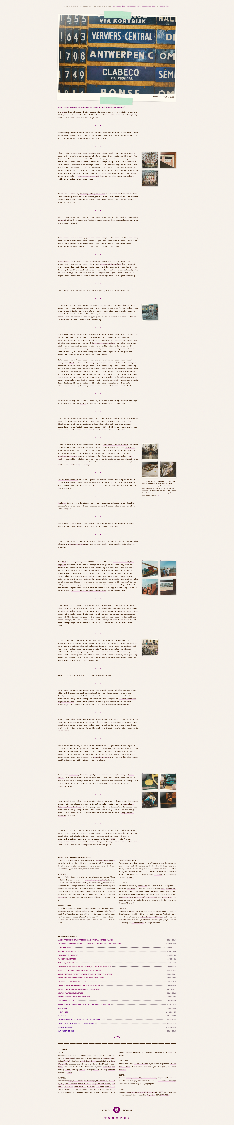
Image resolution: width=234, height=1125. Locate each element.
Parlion (62, 503)
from (163, 889)
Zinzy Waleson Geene (101, 1084)
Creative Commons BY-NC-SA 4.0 (142, 1092)
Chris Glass (68, 1087)
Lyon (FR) (131, 889)
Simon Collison (84, 1084)
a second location (110, 264)
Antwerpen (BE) (119, 6)
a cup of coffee (138, 923)
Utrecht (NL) (163, 6)
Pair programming (66, 1031)
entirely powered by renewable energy (141, 1078)
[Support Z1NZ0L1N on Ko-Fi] (113, 1118)
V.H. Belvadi (78, 1081)
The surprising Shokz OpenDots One (74, 997)
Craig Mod (104, 1089)
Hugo (69, 1073)
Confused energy (65, 948)
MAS (64, 562)
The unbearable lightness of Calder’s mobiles (79, 985)
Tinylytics (151, 1095)
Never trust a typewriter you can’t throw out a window (84, 1004)
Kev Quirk (106, 1092)
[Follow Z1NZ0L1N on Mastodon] (121, 1118)
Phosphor (122, 1070)
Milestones (63, 1012)
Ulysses (82, 1070)
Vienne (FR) (167, 897)
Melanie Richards (133, 1052)
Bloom (60, 1067)
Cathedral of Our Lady (115, 445)
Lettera (68, 1070)
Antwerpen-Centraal (88, 176)
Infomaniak (142, 886)
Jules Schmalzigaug (118, 337)
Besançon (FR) (142, 891)
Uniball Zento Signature (89, 1061)
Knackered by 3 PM (66, 1001)
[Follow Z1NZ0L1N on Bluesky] (105, 1118)
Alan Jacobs (110, 1087)
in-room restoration (103, 343)
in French (158, 875)
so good (62, 220)
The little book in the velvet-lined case (76, 1023)
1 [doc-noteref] (68, 461)
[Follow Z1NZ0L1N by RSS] (125, 1118)
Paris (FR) (172, 894)
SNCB (93, 830)
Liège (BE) (171, 891)
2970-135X (164, 1095)
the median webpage (167, 1081)
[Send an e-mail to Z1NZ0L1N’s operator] (117, 1118)
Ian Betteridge (89, 1081)
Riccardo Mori (70, 1092)
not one (73, 775)
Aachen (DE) (171, 889)
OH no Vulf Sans (141, 1064)
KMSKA (65, 334)
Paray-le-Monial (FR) (158, 894)
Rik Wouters (95, 337)
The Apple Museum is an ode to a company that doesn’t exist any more (89, 944)
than (109, 1067)
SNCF (64, 112)
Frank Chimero (71, 1084)
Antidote (111, 1070)
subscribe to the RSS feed (151, 917)
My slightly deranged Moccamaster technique (79, 989)
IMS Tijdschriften (68, 480)
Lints (83, 404)
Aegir (70, 1081)
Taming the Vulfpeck (67, 959)
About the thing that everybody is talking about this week (85, 974)
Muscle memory (65, 1027)
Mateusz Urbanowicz (155, 1052)
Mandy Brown (101, 1081)
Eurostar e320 (65, 786)
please (121, 1055)
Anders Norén (82, 1092)
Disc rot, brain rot (66, 963)
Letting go (62, 1016)
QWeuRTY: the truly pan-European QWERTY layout (80, 970)
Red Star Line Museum (99, 605)
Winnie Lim (69, 1089)
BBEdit (96, 1070)
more (105, 1067)
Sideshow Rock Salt (161, 1066)
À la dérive (62, 1008)
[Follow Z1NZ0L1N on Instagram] (109, 1118)
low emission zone (115, 418)
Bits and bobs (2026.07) (68, 951)
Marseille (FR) (124, 894)
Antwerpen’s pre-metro (92, 194)
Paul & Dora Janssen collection (88, 591)
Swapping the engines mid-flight (72, 982)
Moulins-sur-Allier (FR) (140, 894)
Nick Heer (91, 1087)
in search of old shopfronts (96, 880)
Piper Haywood (80, 1087)
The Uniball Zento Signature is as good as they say (81, 978)
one (113, 1067)
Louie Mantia (94, 1089)
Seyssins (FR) (139, 897)
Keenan (60, 1089)
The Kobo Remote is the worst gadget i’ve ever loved (82, 1020)
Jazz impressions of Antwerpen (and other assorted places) (85, 940)
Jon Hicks (100, 1087)
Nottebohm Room (101, 757)
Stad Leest (63, 261)
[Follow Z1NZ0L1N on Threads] (128, 1118)
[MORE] (117, 1037)
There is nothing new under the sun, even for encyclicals (84, 967)
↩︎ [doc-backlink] (158, 495)
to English (130, 877)
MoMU (71, 363)
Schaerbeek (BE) (149, 6)
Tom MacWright (81, 1089)
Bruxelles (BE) (133, 6)
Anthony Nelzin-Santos (105, 860)
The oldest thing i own (68, 955)
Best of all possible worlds (70, 993)
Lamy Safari (70, 1058)
